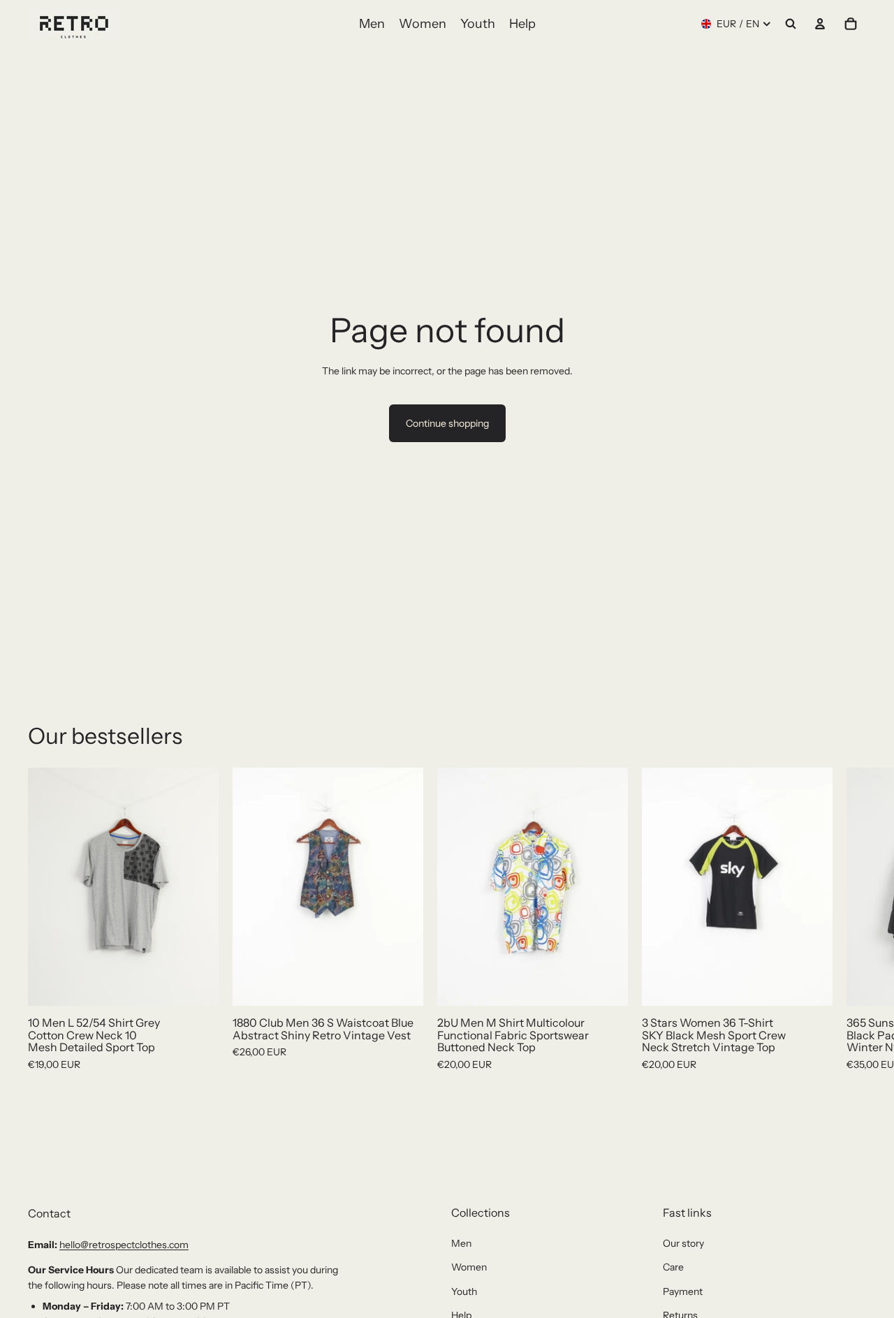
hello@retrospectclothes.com (124, 1244)
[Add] (197, 984)
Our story (683, 1243)
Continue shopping (447, 423)
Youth (464, 1291)
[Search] (790, 23)
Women (469, 1267)
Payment (683, 1291)
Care (673, 1267)
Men (461, 1243)
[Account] (820, 23)
